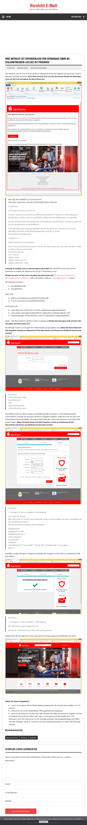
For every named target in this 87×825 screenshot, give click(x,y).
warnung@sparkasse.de (60, 278)
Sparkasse (33, 738)
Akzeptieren (43, 822)
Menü (9, 17)
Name (8, 784)
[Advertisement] (43, 36)
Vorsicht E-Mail (43, 5)
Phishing (24, 738)
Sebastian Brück (22, 68)
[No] (84, 821)
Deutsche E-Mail (12, 738)
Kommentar (10, 760)
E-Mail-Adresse (11, 792)
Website (8, 801)
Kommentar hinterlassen (39, 68)
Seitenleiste (76, 17)
